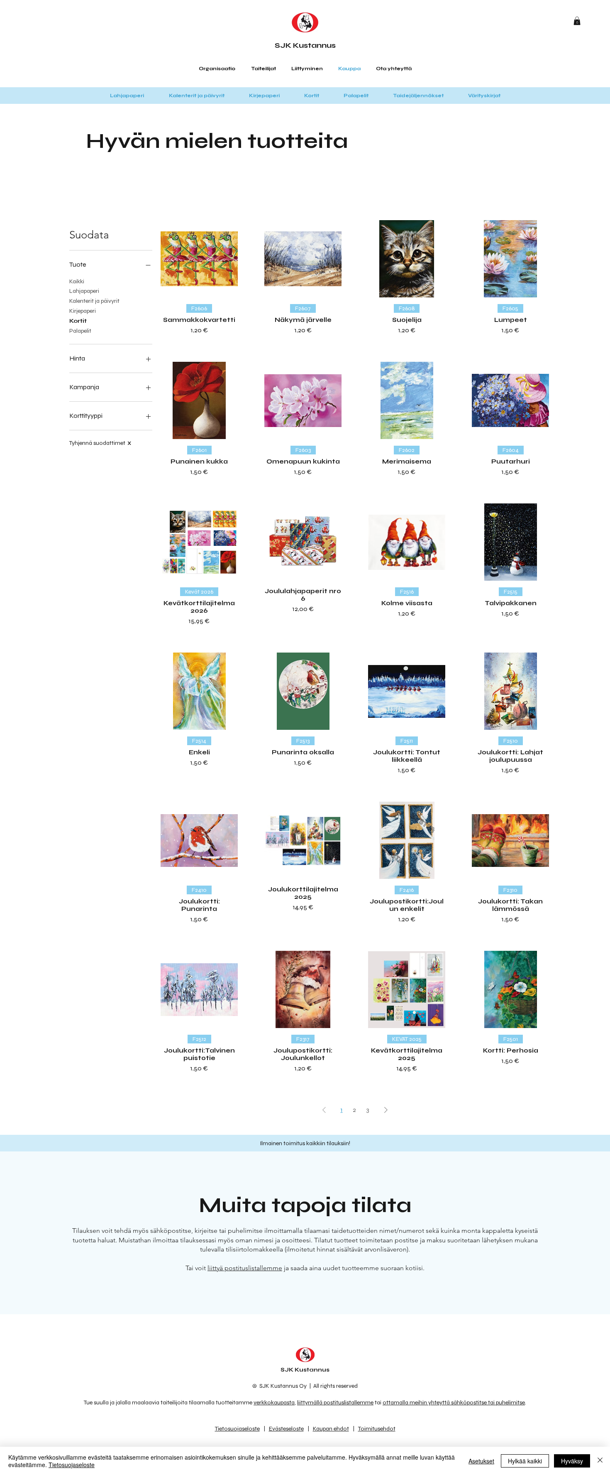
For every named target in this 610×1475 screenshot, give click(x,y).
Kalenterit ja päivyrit (94, 300)
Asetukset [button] (481, 1461)
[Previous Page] (324, 1110)
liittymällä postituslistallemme (335, 1402)
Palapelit (80, 330)
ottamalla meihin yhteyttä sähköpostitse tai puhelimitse (454, 1402)
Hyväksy (572, 1461)
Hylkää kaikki (525, 1461)
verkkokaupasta (274, 1402)
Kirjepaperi (82, 310)
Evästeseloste (286, 1428)
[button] (577, 21)
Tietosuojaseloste (237, 1428)
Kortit (78, 320)
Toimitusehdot (376, 1428)
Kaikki (76, 281)
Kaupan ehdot (331, 1428)
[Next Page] (386, 1110)
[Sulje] (600, 1460)
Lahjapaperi (84, 291)
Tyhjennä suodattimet (100, 443)
